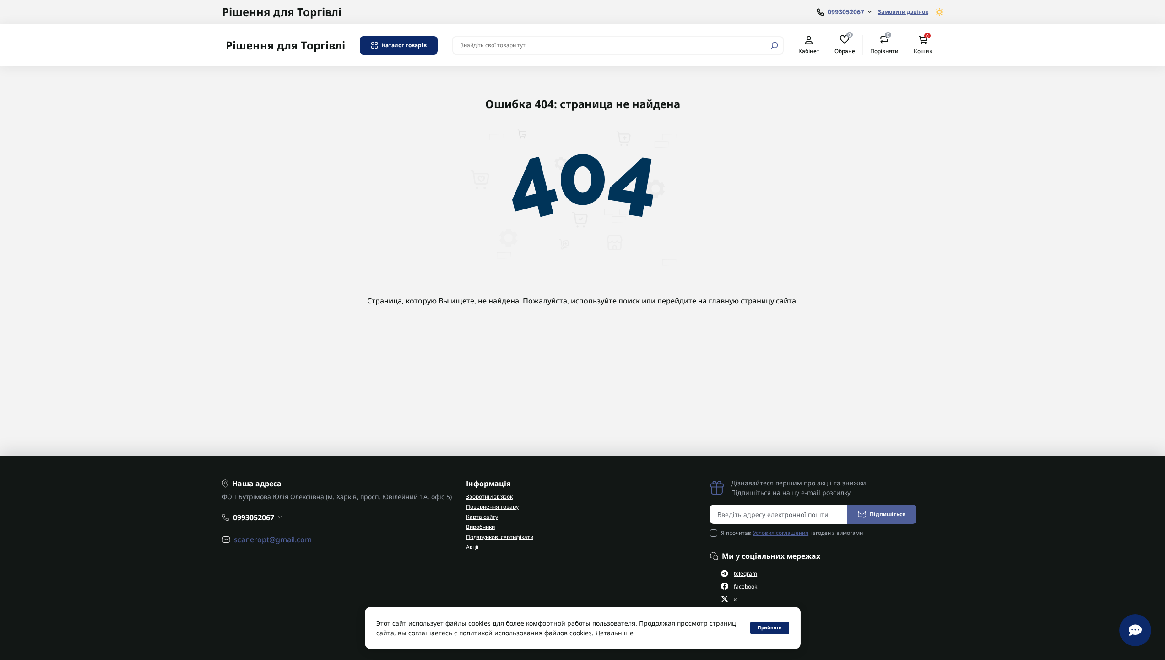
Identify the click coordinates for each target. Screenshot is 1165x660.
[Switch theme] (939, 12)
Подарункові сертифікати (499, 537)
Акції (472, 547)
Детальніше (615, 632)
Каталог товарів (404, 45)
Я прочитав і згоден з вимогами (792, 533)
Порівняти (884, 45)
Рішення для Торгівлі (281, 11)
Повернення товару (492, 507)
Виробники (480, 527)
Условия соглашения (780, 533)
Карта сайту (482, 517)
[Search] (774, 45)
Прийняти (770, 627)
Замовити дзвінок (903, 12)
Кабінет (808, 51)
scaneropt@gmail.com (273, 539)
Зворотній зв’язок (489, 496)
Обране (844, 45)
